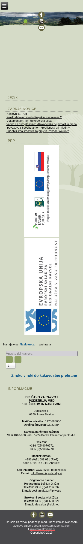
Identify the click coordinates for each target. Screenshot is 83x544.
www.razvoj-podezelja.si (51, 469)
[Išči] (9, 359)
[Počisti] (18, 359)
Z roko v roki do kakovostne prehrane (44, 376)
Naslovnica (27, 344)
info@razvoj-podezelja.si (46, 473)
